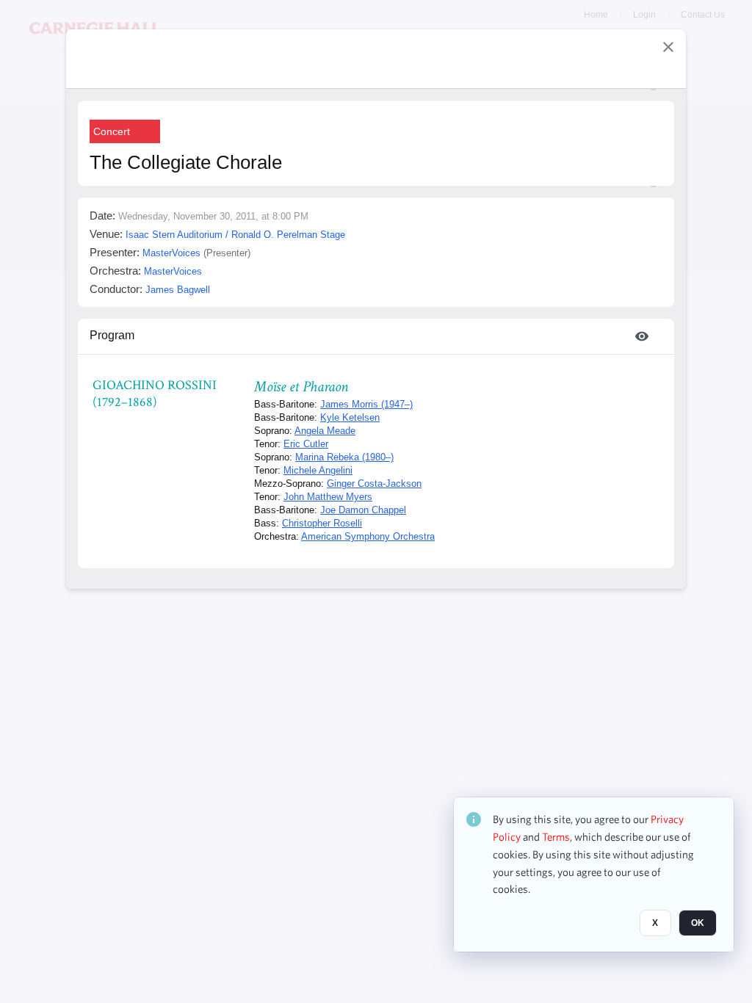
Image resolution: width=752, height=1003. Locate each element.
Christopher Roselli (322, 523)
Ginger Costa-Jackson (374, 483)
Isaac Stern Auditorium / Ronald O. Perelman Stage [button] (235, 234)
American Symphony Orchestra (368, 536)
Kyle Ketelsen (350, 417)
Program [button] (112, 335)
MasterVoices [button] (171, 252)
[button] (668, 47)
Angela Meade (324, 430)
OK (697, 923)
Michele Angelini (317, 470)
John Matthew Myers (327, 496)
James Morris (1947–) (366, 404)
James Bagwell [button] (177, 289)
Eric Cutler (305, 443)
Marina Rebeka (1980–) (344, 457)
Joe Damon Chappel (363, 509)
